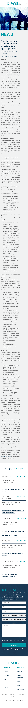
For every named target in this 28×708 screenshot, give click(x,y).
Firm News (4, 56)
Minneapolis (20, 689)
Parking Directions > (9, 535)
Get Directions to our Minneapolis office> (10, 575)
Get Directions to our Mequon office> (13, 555)
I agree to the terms (9, 640)
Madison (19, 681)
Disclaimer (4, 694)
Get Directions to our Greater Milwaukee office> (13, 512)
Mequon (19, 685)
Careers (6, 687)
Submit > (14, 645)
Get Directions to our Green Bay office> (13, 490)
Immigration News (12, 56)
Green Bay (20, 671)
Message (14, 623)
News (5, 679)
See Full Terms (21, 640)
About (5, 683)
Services (6, 675)
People (6, 671)
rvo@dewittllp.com (6, 456)
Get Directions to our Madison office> (13, 532)
